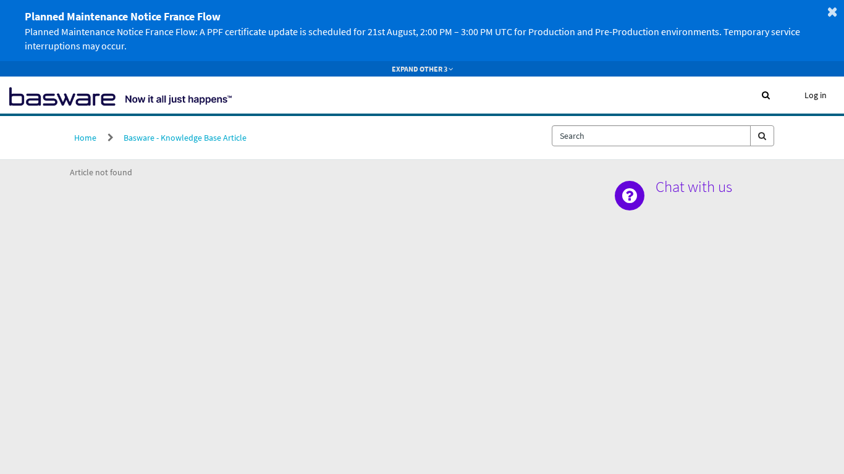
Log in (815, 95)
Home (85, 137)
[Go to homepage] (120, 95)
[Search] (762, 135)
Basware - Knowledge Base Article (185, 137)
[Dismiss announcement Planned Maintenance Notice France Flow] (832, 11)
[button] (766, 95)
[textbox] (651, 135)
